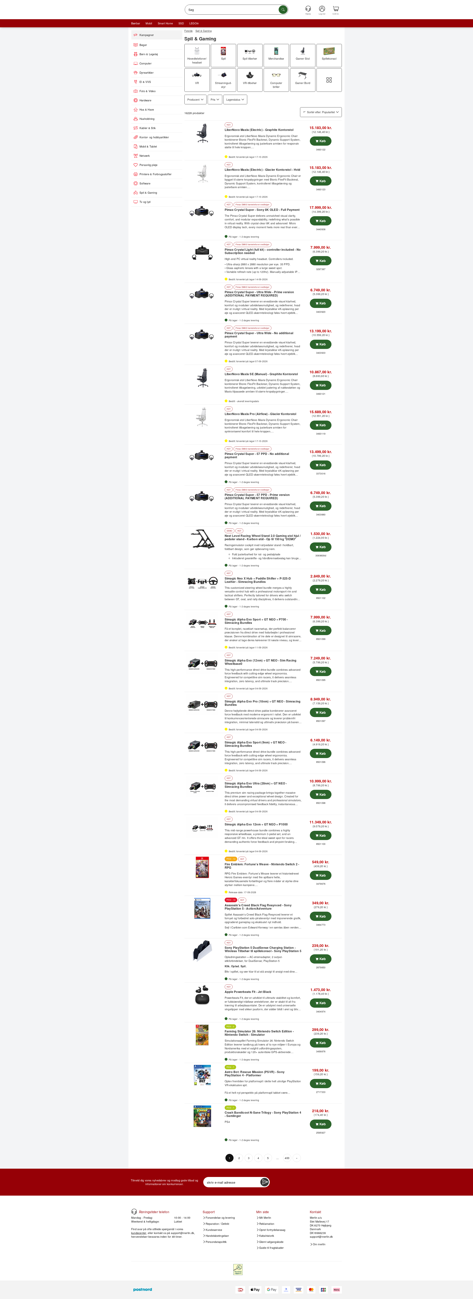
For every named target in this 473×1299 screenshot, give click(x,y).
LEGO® (194, 23)
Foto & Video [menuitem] (147, 91)
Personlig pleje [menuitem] (148, 165)
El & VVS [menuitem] (145, 82)
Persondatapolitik (216, 1242)
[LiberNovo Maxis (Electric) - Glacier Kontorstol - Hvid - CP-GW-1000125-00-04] (204, 173)
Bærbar (135, 23)
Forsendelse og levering (220, 1217)
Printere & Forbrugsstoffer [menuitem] (155, 174)
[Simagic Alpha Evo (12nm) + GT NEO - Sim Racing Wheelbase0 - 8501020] (204, 663)
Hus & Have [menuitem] (146, 109)
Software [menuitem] (144, 183)
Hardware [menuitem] (145, 100)
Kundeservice (214, 1230)
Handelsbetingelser (217, 1236)
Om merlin (319, 1244)
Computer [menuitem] (145, 63)
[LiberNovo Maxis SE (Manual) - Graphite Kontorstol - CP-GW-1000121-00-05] (204, 377)
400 (287, 1158)
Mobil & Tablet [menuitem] (148, 146)
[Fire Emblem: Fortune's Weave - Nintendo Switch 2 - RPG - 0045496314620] (204, 867)
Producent (193, 99)
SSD (181, 23)
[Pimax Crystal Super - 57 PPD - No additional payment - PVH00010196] (204, 457)
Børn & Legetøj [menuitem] (148, 54)
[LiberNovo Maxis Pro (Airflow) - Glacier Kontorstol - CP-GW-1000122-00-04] (204, 417)
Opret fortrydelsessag (272, 1230)
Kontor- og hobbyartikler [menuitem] (154, 137)
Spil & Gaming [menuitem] (148, 192)
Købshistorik (266, 1236)
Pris (213, 99)
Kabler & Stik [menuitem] (147, 128)
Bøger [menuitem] (143, 45)
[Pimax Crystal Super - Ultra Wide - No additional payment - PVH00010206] (204, 336)
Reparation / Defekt (217, 1224)
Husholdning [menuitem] (147, 119)
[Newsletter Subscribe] (264, 1182)
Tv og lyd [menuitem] (144, 202)
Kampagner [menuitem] (146, 35)
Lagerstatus (233, 99)
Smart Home (165, 23)
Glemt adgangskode (271, 1242)
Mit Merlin (265, 1217)
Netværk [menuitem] (144, 155)
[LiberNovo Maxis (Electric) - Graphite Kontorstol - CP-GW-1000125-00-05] (204, 133)
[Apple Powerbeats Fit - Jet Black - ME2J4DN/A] (204, 995)
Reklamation (266, 1224)
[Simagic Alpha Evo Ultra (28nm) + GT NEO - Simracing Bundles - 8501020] (204, 786)
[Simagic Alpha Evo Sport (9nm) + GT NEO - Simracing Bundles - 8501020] (204, 745)
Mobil (149, 23)
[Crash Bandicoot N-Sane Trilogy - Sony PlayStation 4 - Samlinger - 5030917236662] (204, 1116)
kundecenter (138, 1233)
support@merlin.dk (182, 1233)
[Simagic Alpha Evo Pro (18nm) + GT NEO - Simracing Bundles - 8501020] (204, 704)
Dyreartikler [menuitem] (146, 72)
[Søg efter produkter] (283, 9)
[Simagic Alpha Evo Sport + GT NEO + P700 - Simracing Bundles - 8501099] (204, 622)
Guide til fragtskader (271, 1248)
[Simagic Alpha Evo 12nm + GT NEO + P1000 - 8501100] (204, 827)
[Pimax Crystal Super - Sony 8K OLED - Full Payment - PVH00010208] (204, 213)
